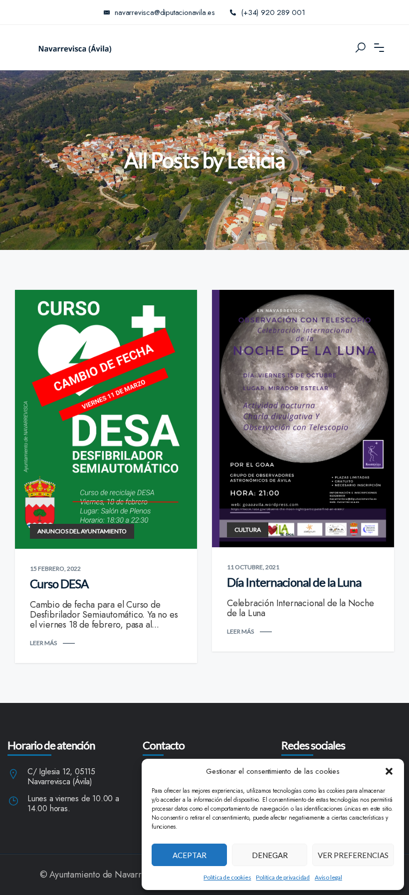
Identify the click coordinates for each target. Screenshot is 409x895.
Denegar (270, 855)
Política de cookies (227, 877)
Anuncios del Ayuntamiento (82, 531)
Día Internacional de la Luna (294, 582)
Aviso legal (328, 877)
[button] (389, 771)
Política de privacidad (283, 877)
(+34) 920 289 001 (273, 12)
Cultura (247, 529)
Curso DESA (59, 583)
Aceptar (189, 855)
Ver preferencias (353, 855)
